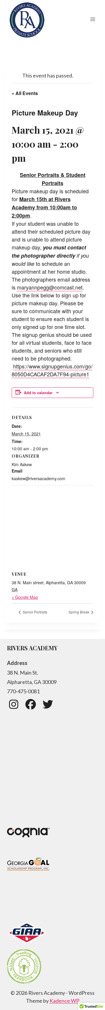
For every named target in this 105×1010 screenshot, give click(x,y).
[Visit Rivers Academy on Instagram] (13, 706)
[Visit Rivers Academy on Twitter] (47, 706)
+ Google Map (25, 597)
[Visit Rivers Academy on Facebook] (30, 706)
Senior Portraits (34, 611)
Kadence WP (64, 1000)
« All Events (25, 93)
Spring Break (79, 611)
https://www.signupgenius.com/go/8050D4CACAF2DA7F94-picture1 (52, 370)
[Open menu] (92, 19)
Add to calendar (38, 392)
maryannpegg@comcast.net (50, 287)
